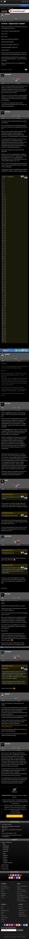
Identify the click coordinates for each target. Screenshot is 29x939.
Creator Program (4, 917)
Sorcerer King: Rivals (21, 900)
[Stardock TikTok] (14, 877)
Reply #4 (3, 410)
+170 (2, 540)
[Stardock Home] (5, 1)
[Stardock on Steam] (20, 875)
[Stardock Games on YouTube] (13, 875)
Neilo (6, 480)
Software (3, 883)
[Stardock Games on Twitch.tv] (16, 875)
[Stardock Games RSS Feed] (19, 877)
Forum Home (3, 8)
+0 (2, 18)
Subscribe (20, 930)
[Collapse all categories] (28, 842)
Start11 (2, 889)
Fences (2, 891)
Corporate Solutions (5, 888)
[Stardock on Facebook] (11, 875)
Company (3, 904)
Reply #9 (3, 700)
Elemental (19, 888)
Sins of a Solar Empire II (21, 891)
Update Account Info (22, 916)
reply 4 (11, 494)
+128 (2, 484)
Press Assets (3, 916)
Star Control (19, 893)
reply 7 (11, 666)
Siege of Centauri (20, 899)
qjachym (7, 14)
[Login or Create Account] (23, 1)
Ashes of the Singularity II (22, 886)
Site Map (23, 936)
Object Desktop (4, 886)
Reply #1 (3, 83)
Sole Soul (7, 111)
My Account (20, 908)
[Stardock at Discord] (12, 877)
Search (8, 8)
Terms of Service (13, 936)
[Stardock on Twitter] (8, 875)
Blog (2, 908)
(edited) (18, 83)
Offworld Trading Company (22, 897)
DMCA (19, 936)
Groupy (2, 897)
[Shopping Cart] (25, 1)
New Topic (24, 5)
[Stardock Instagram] (18, 875)
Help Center (20, 906)
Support (20, 904)
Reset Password (21, 914)
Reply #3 (3, 360)
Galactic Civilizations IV (21, 889)
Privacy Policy (6, 936)
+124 (2, 115)
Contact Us (3, 919)
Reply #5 (3, 489)
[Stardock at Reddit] (9, 877)
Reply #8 (3, 660)
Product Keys (21, 912)
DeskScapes (3, 893)
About (2, 906)
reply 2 (11, 550)
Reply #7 (3, 600)
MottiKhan (8, 74)
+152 (2, 78)
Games (18, 883)
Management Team (5, 910)
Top (27, 83)
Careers (2, 912)
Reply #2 (3, 118)
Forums (2, 921)
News (2, 914)
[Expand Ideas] (2, 853)
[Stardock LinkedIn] (17, 877)
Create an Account (22, 910)
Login (12, 8)
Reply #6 (3, 545)
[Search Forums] (28, 1)
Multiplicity (3, 895)
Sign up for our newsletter (8, 928)
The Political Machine (21, 895)
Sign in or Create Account (14, 816)
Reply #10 (3, 750)
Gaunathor (8, 536)
